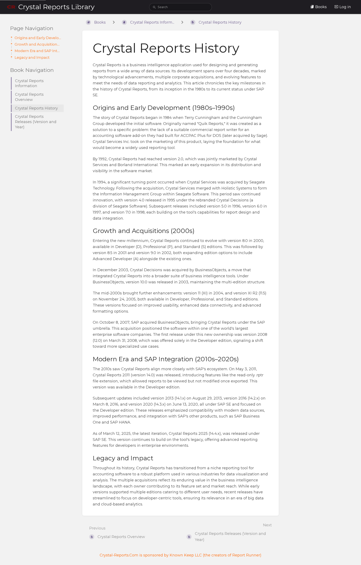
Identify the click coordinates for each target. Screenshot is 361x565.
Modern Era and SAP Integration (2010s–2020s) (38, 50)
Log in (345, 7)
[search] (180, 7)
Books (321, 7)
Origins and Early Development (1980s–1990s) (38, 38)
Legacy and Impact (32, 57)
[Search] (154, 7)
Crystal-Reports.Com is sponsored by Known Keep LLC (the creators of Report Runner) (180, 555)
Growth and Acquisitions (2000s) (38, 44)
